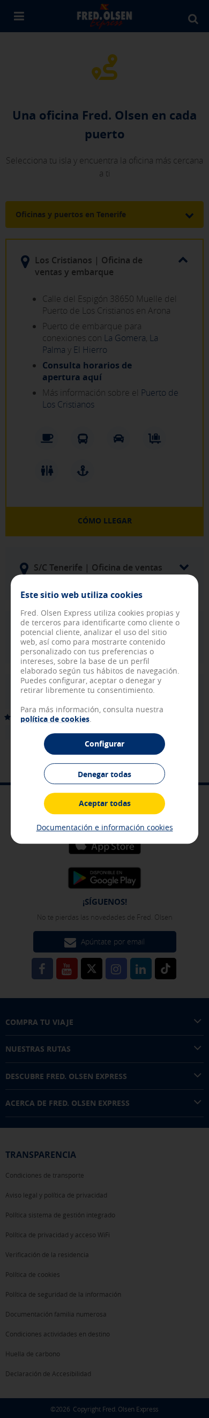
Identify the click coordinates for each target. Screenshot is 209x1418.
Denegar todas (104, 774)
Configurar (104, 743)
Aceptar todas (105, 803)
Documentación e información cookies (104, 827)
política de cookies (54, 719)
